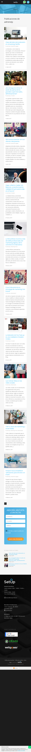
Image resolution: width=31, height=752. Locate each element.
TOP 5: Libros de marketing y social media (15, 428)
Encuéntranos (8, 610)
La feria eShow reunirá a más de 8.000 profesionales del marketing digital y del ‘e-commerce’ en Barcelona (15, 242)
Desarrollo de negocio (14, 46)
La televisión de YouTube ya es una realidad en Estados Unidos (15, 337)
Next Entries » (5, 503)
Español (16, 668)
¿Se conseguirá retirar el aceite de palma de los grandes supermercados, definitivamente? (14, 91)
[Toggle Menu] (2, 2)
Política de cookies (21, 750)
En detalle (13, 95)
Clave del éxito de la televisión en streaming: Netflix (15, 43)
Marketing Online (14, 246)
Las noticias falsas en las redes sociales (14, 382)
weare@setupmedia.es (11, 597)
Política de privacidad (9, 660)
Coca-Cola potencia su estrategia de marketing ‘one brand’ (15, 289)
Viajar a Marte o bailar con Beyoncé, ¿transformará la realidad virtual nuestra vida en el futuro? (15, 188)
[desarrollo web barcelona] (9, 584)
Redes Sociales (13, 384)
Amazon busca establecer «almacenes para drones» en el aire (15, 473)
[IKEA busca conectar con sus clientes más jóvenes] (6, 565)
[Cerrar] (29, 747)
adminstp (8, 46)
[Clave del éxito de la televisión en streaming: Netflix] (6, 554)
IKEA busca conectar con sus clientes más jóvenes (15, 140)
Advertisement (13, 293)
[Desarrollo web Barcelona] (16, 2)
